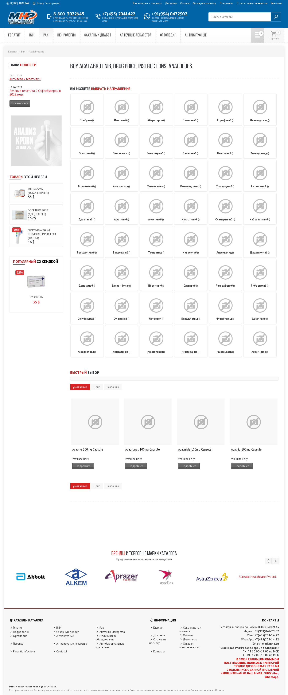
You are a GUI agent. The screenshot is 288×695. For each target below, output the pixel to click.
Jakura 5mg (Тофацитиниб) (38, 191)
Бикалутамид (190, 319)
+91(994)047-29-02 (266, 631)
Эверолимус (121, 153)
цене (97, 387)
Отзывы (184, 3)
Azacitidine (260, 352)
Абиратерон (156, 120)
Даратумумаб (260, 252)
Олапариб (190, 285)
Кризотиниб (191, 219)
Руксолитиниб (87, 252)
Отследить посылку (204, 3)
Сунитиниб (121, 319)
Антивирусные (196, 36)
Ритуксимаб (260, 186)
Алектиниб (156, 219)
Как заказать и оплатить (147, 3)
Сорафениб (225, 120)
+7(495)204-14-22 (266, 635)
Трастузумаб (225, 186)
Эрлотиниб (87, 153)
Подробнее (83, 466)
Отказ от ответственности (252, 3)
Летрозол (156, 319)
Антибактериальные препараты (110, 645)
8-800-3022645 (268, 627)
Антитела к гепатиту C (25, 79)
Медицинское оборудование (106, 637)
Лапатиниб (191, 153)
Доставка (171, 3)
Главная (12, 51)
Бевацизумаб (156, 153)
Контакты (276, 3)
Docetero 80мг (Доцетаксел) (38, 212)
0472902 (169, 13)
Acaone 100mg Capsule (87, 449)
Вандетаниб (121, 252)
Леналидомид (260, 120)
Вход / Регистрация (48, 3)
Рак (46, 36)
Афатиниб (121, 219)
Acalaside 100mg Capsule (194, 449)
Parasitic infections (24, 651)
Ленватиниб (121, 352)
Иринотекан (156, 352)
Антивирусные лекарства (71, 643)
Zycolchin (36, 297)
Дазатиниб (87, 219)
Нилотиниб (225, 153)
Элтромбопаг (121, 285)
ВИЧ (32, 36)
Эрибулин (87, 120)
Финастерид (225, 319)
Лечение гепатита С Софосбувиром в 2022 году (35, 92)
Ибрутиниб (156, 285)
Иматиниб (121, 120)
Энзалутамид (259, 153)
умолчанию (80, 387)
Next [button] (275, 561)
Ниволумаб (191, 252)
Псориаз (18, 643)
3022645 (19, 3)
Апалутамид (225, 252)
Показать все (19, 103)
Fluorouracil (225, 352)
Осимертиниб (225, 219)
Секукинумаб (87, 319)
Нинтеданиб (190, 352)
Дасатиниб (260, 319)
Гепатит (14, 36)
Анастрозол (121, 186)
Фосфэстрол (87, 352)
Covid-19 (61, 651)
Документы (226, 3)
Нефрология (66, 36)
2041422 (118, 13)
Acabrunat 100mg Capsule (142, 449)
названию (113, 387)
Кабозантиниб (260, 219)
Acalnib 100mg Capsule (246, 449)
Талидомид (156, 252)
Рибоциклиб (260, 285)
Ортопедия (168, 36)
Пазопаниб (191, 120)
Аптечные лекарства (136, 36)
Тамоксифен (156, 186)
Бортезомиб (87, 186)
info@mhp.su (270, 643)
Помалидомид (190, 186)
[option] (30, 576)
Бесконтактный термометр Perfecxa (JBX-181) (42, 234)
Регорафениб (225, 285)
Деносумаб (87, 285)
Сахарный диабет (97, 36)
